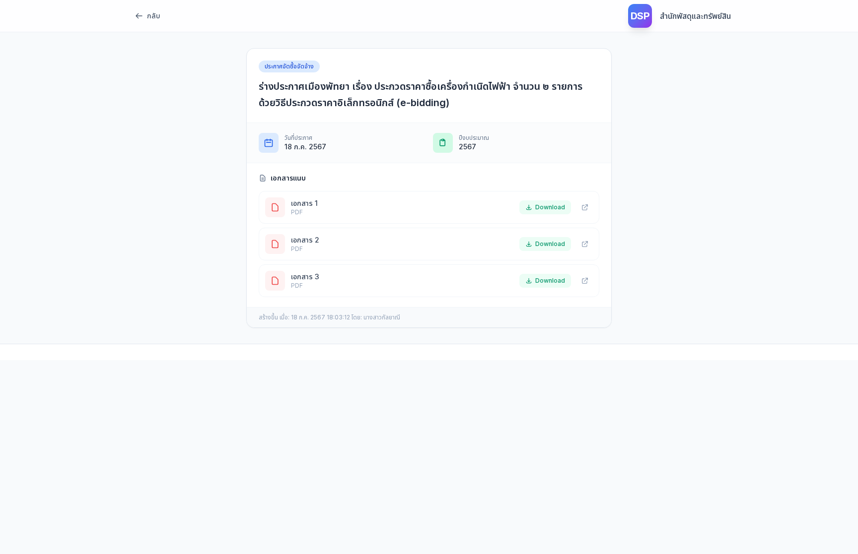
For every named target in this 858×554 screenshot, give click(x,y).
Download (550, 207)
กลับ (153, 15)
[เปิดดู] (585, 207)
